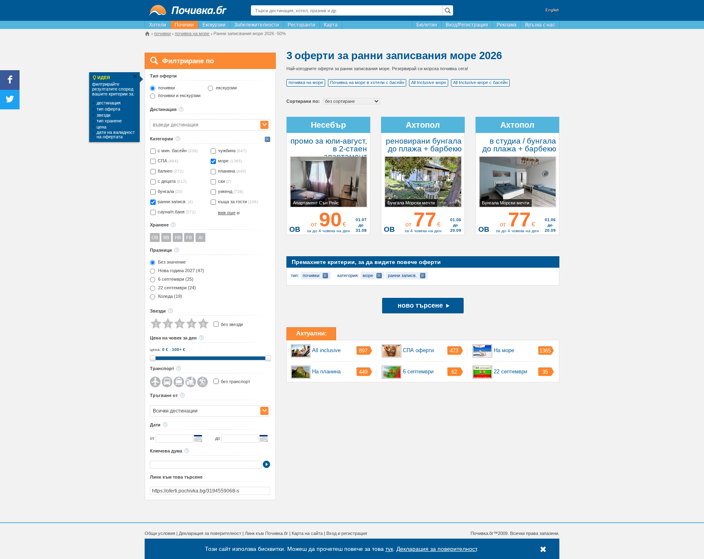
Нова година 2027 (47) (181, 270)
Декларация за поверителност (210, 533)
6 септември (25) (176, 279)
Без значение (172, 262)
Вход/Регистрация (467, 25)
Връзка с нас (540, 25)
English (552, 10)
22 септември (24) (177, 288)
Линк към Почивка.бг (266, 533)
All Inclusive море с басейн (480, 82)
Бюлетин (426, 25)
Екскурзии (214, 25)
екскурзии (226, 88)
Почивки (184, 25)
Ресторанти (301, 25)
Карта (331, 25)
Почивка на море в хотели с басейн (367, 82)
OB (155, 237)
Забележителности (256, 25)
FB (189, 237)
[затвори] (135, 76)
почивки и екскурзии (179, 95)
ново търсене (420, 305)
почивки (166, 88)
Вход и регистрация (346, 533)
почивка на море (305, 82)
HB (178, 237)
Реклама (507, 25)
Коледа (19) (170, 296)
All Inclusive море (428, 82)
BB (166, 237)
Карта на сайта (307, 533)
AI (200, 237)
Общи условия (160, 533)
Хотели (157, 25)
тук (389, 549)
